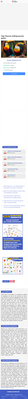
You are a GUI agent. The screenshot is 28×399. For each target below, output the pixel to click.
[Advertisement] (14, 15)
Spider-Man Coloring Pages (15, 157)
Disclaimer (23, 396)
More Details (14, 73)
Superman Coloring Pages (14, 151)
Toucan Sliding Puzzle (14, 60)
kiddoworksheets (6, 65)
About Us (14, 398)
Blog (26, 398)
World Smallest (11, 175)
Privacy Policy (14, 396)
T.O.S (3, 398)
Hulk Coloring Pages (13, 169)
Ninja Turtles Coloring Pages (15, 163)
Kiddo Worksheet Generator (7, 387)
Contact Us (4, 396)
